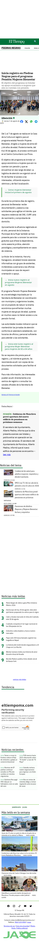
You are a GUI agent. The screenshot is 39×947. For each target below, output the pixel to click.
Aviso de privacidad (22, 926)
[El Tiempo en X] (31, 906)
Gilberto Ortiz (7, 118)
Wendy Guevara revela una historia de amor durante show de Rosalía (21, 653)
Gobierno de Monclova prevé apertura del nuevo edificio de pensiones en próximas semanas (19, 418)
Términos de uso (9, 926)
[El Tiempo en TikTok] (21, 906)
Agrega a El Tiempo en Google (11, 395)
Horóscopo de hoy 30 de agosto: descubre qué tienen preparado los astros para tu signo (22, 611)
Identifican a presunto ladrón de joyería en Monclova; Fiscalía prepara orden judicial (19, 895)
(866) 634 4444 (20, 922)
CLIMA (25, 807)
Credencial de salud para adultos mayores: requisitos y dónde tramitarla (26, 474)
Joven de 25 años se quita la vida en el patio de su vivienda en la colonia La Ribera (19, 834)
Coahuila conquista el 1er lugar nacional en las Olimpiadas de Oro (21, 625)
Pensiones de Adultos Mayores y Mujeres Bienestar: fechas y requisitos (26, 509)
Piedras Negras (11, 47)
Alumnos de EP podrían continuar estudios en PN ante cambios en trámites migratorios (8, 771)
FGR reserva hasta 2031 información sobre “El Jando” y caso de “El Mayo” (27, 758)
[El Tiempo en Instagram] (15, 906)
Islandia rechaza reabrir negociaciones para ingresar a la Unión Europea (27, 770)
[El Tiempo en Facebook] (9, 906)
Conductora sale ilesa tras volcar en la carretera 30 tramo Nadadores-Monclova (19, 854)
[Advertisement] (19, 19)
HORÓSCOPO (16, 807)
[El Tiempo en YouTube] (26, 906)
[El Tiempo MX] (16, 43)
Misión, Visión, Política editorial (23, 927)
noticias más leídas (19, 679)
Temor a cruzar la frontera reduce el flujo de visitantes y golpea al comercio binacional (9, 758)
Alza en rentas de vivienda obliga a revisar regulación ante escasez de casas (27, 783)
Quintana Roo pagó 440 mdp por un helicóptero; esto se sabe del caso (9, 783)
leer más (7, 454)
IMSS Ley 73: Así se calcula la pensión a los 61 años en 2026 (27, 484)
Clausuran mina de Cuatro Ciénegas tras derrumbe (19, 874)
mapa (29, 922)
